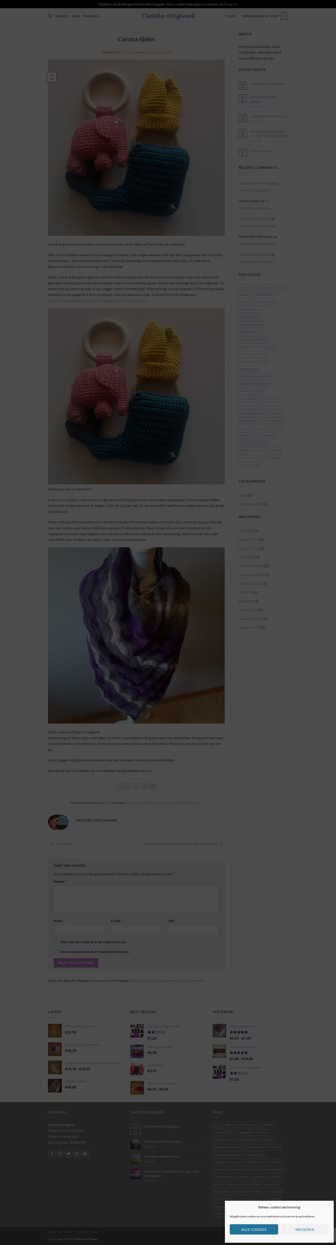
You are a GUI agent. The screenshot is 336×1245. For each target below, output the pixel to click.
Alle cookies (253, 1229)
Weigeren (304, 1229)
